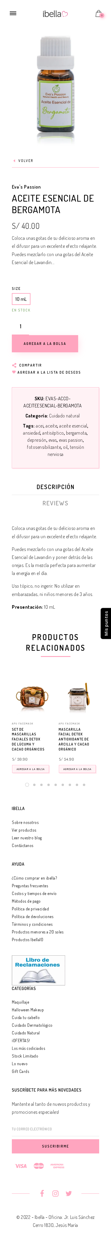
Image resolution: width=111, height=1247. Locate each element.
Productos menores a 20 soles (37, 931)
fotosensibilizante (44, 447)
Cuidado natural (64, 416)
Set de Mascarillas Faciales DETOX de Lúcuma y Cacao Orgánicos (28, 739)
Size (16, 288)
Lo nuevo (20, 1063)
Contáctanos (22, 845)
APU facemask (22, 723)
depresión (36, 440)
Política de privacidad (30, 908)
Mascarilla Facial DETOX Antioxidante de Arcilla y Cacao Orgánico (74, 739)
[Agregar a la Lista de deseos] (50, 729)
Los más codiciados (28, 1048)
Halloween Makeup (28, 1009)
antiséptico (53, 433)
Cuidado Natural (26, 1032)
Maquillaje (20, 1002)
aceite (51, 426)
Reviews (56, 503)
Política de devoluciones (32, 916)
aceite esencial (73, 426)
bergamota (76, 433)
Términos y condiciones (32, 924)
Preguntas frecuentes (30, 885)
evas (53, 440)
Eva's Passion (26, 187)
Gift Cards (20, 1071)
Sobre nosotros (25, 822)
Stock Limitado (25, 1055)
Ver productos (24, 830)
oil (65, 447)
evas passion (71, 440)
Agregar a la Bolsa (31, 769)
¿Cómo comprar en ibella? (34, 877)
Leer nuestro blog (27, 837)
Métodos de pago (26, 901)
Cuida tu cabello (26, 1017)
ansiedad (31, 433)
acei (40, 426)
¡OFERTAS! (21, 1040)
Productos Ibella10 (27, 939)
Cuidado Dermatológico (32, 1025)
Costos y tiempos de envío (34, 893)
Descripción (56, 486)
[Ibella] (55, 13)
